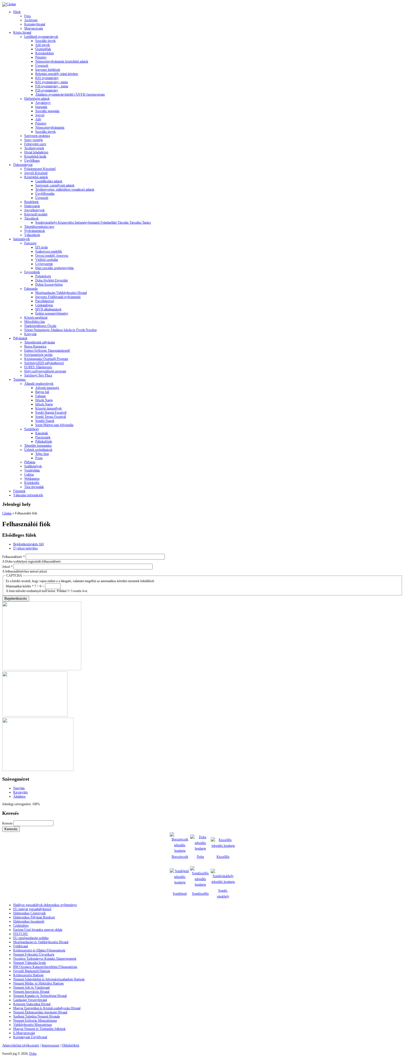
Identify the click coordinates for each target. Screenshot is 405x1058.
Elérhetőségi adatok (37, 99)
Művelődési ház (34, 322)
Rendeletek (31, 202)
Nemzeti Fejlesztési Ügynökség (33, 954)
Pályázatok (20, 338)
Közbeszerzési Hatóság (28, 975)
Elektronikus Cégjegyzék (29, 913)
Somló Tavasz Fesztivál (50, 417)
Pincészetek (42, 437)
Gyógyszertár (44, 264)
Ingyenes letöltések (47, 70)
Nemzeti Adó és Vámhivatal (31, 987)
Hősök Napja (44, 400)
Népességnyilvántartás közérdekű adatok (61, 61)
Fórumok (19, 491)
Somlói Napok (44, 421)
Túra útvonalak (34, 487)
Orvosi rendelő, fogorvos (51, 255)
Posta (38, 458)
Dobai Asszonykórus (49, 284)
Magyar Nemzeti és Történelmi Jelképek (39, 1029)
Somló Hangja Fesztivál (50, 412)
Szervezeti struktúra (37, 136)
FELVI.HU (20, 934)
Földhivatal (20, 946)
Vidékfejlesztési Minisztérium (32, 1025)
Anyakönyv (43, 103)
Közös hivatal (22, 32)
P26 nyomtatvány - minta (51, 86)
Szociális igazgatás (47, 111)
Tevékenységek (34, 148)
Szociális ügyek (45, 41)
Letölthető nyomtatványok (41, 37)
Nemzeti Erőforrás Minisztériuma (35, 1020)
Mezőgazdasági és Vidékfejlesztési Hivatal (40, 942)
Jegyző (39, 115)
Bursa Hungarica (35, 346)
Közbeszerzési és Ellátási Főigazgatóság (39, 950)
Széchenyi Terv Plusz (38, 375)
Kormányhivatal (34, 24)
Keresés (7, 823)
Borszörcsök (180, 857)
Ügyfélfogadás (45, 194)
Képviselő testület (35, 214)
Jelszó (7, 567)
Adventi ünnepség (47, 388)
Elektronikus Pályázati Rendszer (34, 917)
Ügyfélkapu (32, 160)
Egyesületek (32, 272)
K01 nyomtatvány (47, 78)
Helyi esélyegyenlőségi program (45, 371)
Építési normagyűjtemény (51, 313)
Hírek (17, 12)
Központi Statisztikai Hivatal (31, 1004)
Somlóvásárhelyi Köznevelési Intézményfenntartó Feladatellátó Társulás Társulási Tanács (93, 222)
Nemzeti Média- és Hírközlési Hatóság (38, 983)
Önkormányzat (23, 165)
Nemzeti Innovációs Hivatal (31, 992)
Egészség (30, 243)
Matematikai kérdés (20, 586)
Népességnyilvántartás (49, 127)
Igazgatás (41, 107)
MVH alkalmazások (48, 309)
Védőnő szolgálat (46, 260)
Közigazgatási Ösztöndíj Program (46, 359)
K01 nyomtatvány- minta (51, 82)
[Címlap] (9, 4)
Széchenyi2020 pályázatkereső (44, 363)
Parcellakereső (44, 301)
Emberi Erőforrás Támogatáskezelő (47, 350)
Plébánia (29, 462)
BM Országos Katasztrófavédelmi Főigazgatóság (45, 967)
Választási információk (28, 495)
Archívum (30, 20)
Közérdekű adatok (36, 177)
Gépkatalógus (44, 305)
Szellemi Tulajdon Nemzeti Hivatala (36, 1016)
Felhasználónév (13, 557)
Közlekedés (31, 483)
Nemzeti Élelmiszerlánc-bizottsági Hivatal (40, 1012)
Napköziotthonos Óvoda (40, 326)
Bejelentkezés (28, 544)
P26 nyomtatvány (46, 90)
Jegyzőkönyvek (34, 210)
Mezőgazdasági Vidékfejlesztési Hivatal (61, 293)
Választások (32, 235)
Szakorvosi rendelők (48, 251)
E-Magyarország (24, 1033)
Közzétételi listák (35, 156)
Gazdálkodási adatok (48, 181)
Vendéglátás (32, 470)
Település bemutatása (38, 445)
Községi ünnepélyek (48, 408)
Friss (27, 16)
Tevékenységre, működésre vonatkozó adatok (64, 189)
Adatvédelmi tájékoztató (20, 1045)
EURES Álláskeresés (38, 367)
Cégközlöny (21, 925)
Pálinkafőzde (43, 441)
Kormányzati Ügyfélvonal (30, 1037)
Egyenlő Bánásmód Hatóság (31, 971)
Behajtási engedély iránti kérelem (56, 74)
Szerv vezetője (33, 140)
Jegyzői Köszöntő (36, 173)
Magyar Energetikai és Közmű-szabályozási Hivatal (46, 1008)
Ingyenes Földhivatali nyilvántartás (58, 297)
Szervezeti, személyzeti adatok (54, 185)
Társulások (31, 218)
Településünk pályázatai (39, 342)
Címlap (7, 513)
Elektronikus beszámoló (28, 921)
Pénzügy (41, 57)
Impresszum (50, 1045)
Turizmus (19, 379)
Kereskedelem (44, 53)
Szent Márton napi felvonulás (54, 425)
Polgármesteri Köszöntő (40, 169)
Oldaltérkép (70, 1045)
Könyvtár (30, 334)
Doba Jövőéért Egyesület (51, 280)
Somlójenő (180, 894)
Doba (32, 1054)
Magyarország (33, 28)
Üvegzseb (41, 65)
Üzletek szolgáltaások (38, 450)
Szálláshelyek (33, 466)
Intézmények (21, 239)
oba (201, 857)
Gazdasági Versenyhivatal (30, 1000)
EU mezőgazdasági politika (30, 938)
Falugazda (30, 289)
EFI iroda (41, 247)
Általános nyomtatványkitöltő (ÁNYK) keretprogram (70, 94)
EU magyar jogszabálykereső (32, 909)
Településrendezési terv (39, 227)
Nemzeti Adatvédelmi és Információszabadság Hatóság (49, 979)
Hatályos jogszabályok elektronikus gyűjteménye (45, 905)
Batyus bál (42, 392)
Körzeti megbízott (35, 317)
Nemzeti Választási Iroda (29, 963)
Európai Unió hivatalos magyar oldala (37, 930)
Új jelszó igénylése (25, 548)
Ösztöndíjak (43, 49)
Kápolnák (41, 433)
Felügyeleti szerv (35, 144)
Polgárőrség (43, 276)
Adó (38, 119)
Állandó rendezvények (38, 384)
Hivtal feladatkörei (36, 152)
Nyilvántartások (34, 231)
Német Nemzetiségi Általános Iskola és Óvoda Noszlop (60, 330)
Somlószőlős (200, 894)
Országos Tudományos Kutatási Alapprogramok (44, 959)
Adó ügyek (42, 45)
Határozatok (32, 206)
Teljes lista (42, 454)
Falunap (40, 396)
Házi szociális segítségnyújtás (54, 268)
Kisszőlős (223, 857)
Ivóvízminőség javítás (38, 355)
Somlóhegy (31, 429)
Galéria (29, 474)
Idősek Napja (44, 404)
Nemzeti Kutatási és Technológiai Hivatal (40, 996)
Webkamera (31, 479)
